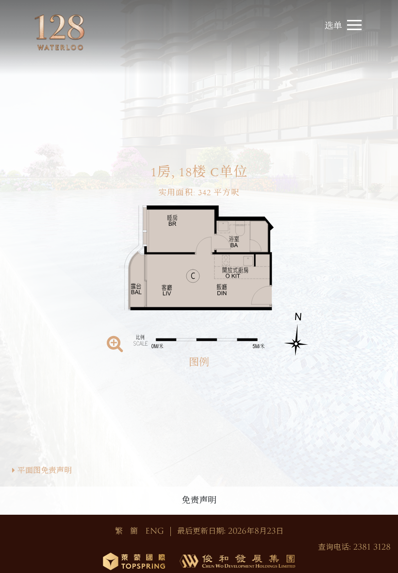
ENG (154, 531)
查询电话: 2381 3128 (354, 547)
